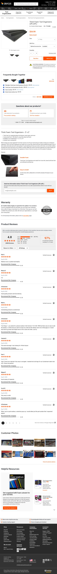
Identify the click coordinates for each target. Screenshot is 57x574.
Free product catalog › (10, 115)
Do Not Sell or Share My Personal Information (19, 570)
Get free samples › (35, 115)
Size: (31, 38)
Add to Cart (50, 58)
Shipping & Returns (47, 539)
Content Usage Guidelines (33, 540)
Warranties (45, 541)
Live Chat (45, 536)
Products (6, 531)
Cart (54, 8)
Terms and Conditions (35, 545)
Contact (44, 534)
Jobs (31, 532)
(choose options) (36, 85)
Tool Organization (6, 12)
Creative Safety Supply (15, 571)
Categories (6, 533)
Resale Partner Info (34, 534)
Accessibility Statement (32, 543)
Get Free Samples (51, 5)
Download (45, 490)
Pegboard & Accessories (51, 13)
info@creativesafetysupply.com (33, 122)
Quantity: (32, 50)
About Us (35, 8)
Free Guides (19, 531)
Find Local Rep (40, 8)
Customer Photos (21, 539)
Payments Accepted (47, 542)
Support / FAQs (46, 531)
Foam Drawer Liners (29, 13)
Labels (16, 8)
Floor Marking (3, 8)
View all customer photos (49, 461)
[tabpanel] (43, 485)
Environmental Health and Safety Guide (47, 497)
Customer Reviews (21, 538)
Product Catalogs (21, 534)
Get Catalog (43, 5)
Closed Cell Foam (39, 13)
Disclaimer (32, 547)
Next (54, 509)
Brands (5, 538)
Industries (6, 536)
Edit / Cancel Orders (8, 549)
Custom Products (8, 534)
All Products (23, 8)
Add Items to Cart (48, 96)
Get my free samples (9, 508)
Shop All (6, 529)
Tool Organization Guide (47, 481)
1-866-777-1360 (50, 2)
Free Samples (20, 533)
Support (31, 8)
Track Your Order (47, 537)
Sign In (51, 8)
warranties (26, 215)
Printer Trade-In (46, 544)
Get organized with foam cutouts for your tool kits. (16, 494)
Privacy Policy (6, 570)
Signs (19, 8)
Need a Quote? (33, 35)
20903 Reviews (11, 243)
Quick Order (46, 8)
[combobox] (26, 4)
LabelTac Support (47, 532)
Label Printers (9, 8)
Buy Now (35, 58)
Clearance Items (7, 541)
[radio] (28, 236)
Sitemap (19, 541)
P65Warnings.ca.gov (38, 67)
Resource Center (21, 529)
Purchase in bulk (52, 53)
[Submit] (15, 4)
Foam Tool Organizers (18, 13)
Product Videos (20, 536)
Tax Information (33, 537)
